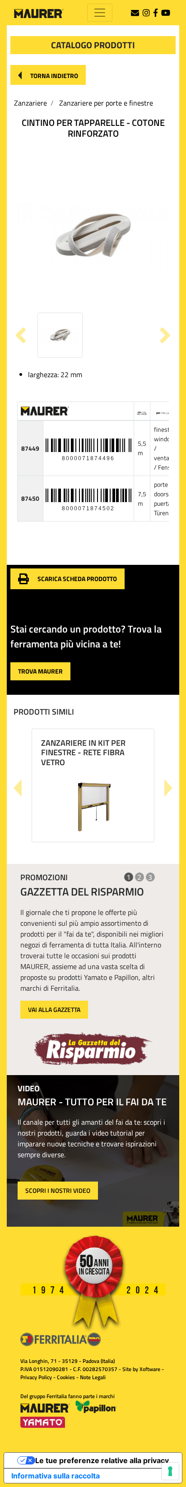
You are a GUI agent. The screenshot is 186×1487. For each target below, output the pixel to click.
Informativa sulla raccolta (55, 1475)
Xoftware (150, 1369)
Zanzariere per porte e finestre (106, 102)
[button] (48, 75)
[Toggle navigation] (99, 13)
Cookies (66, 1377)
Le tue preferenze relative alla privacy (102, 1460)
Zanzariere (30, 102)
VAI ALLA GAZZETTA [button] (54, 1009)
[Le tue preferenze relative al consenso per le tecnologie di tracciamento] (170, 1471)
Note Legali (93, 1377)
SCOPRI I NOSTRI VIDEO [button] (57, 1190)
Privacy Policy (36, 1377)
